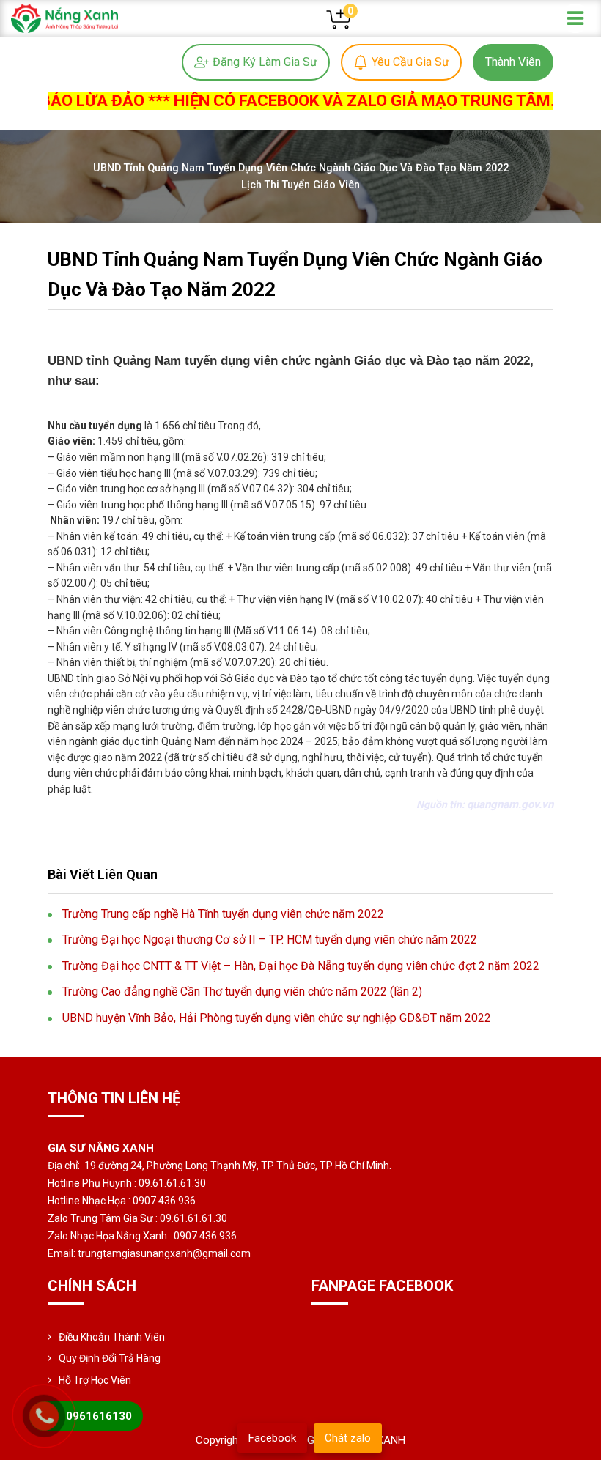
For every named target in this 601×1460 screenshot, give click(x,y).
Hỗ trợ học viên (95, 1380)
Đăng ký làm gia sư (265, 62)
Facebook (272, 1438)
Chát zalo (348, 1438)
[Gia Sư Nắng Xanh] (64, 17)
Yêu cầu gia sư (410, 62)
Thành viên (513, 62)
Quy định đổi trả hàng (110, 1358)
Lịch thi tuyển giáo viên (300, 185)
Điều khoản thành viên (112, 1337)
